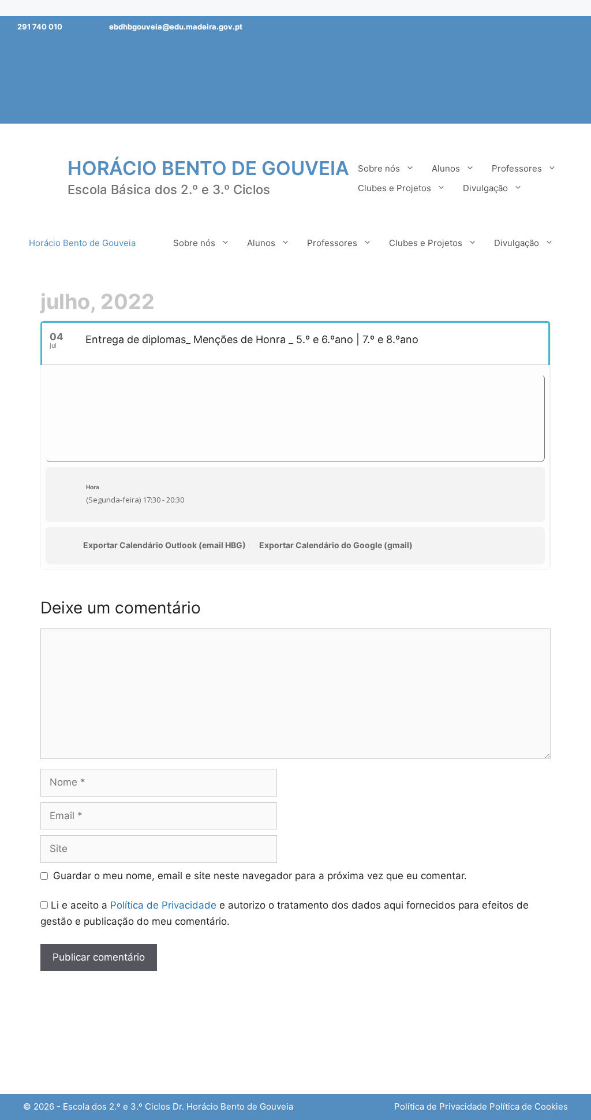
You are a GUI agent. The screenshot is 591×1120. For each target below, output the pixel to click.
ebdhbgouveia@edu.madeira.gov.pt (175, 26)
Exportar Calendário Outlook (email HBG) (164, 545)
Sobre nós (379, 168)
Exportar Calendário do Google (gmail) (336, 545)
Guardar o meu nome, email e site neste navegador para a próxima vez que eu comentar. (260, 875)
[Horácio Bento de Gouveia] (37, 177)
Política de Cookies (528, 1106)
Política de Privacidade (163, 905)
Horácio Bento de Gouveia (208, 168)
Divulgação (485, 188)
